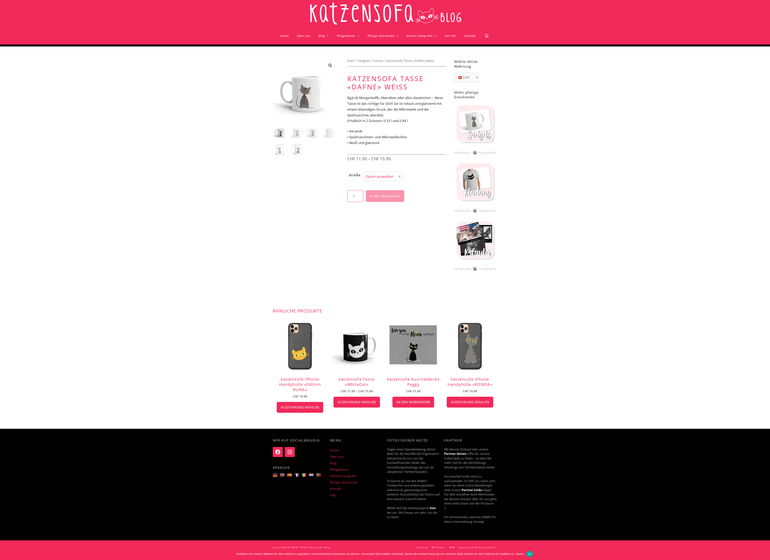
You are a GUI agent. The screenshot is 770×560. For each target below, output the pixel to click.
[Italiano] (305, 474)
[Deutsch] (276, 474)
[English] (283, 474)
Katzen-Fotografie (419, 36)
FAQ (333, 495)
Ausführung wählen (300, 407)
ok (529, 553)
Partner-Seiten (455, 454)
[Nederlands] (312, 474)
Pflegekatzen (346, 36)
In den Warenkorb (385, 196)
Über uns (304, 36)
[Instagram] (290, 452)
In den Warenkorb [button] (413, 402)
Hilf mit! (450, 36)
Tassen (378, 61)
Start (351, 61)
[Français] (298, 474)
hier (433, 508)
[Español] (290, 474)
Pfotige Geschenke (381, 36)
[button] (330, 65)
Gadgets (364, 61)
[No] (765, 554)
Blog (321, 36)
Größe (355, 175)
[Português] (319, 474)
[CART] (486, 35)
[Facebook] (278, 452)
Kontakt (470, 36)
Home (285, 36)
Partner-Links (472, 490)
